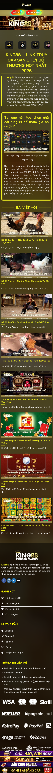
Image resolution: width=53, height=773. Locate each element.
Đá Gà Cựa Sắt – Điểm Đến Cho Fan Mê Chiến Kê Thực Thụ (24, 241)
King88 (10, 77)
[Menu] (4, 4)
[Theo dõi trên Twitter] (13, 580)
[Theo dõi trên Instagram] (9, 580)
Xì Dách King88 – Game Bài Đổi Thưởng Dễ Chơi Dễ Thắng (25, 441)
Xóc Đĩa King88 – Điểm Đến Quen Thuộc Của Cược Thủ (25, 482)
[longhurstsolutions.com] (26, 5)
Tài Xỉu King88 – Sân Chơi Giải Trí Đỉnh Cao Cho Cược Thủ (24, 400)
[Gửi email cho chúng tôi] (18, 580)
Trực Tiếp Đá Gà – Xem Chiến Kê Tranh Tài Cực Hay (25, 361)
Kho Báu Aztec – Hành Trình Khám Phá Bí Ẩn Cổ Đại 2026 (26, 527)
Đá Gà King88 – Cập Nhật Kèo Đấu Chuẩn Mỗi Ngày (25, 322)
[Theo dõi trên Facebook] (3, 580)
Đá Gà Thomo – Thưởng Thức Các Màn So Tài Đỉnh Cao (25, 282)
